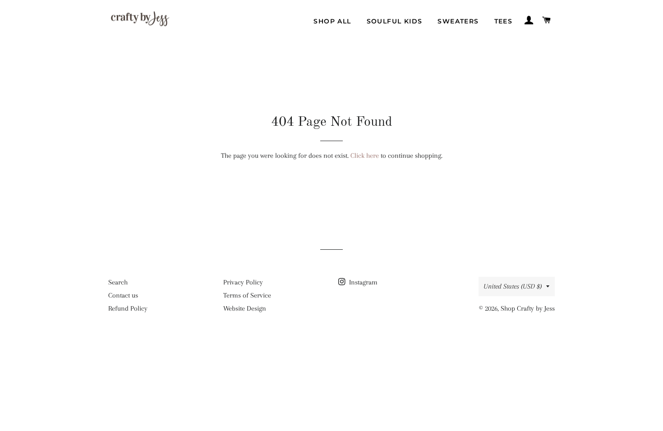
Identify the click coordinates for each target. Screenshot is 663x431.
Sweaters (458, 21)
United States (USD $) (512, 286)
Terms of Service (247, 295)
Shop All (332, 21)
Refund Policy (127, 308)
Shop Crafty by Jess (528, 308)
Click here (364, 155)
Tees (503, 21)
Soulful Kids (395, 21)
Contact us (123, 295)
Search (118, 282)
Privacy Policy (243, 282)
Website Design (244, 308)
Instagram (362, 282)
